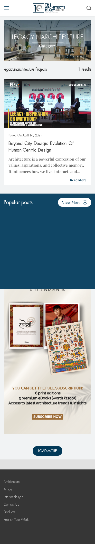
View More (71, 202)
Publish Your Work (16, 519)
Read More (78, 180)
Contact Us (11, 504)
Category (47, 45)
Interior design (13, 497)
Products (9, 512)
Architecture (12, 481)
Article (8, 489)
